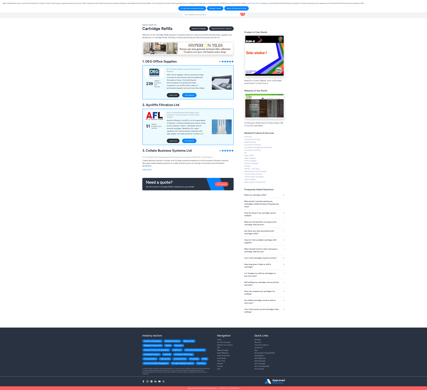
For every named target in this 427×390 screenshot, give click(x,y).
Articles (220, 366)
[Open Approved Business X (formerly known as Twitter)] (163, 381)
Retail (204, 359)
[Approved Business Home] (275, 381)
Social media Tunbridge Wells (264, 353)
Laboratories (165, 359)
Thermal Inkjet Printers (253, 174)
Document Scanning (252, 150)
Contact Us (258, 348)
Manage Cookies (215, 8)
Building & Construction (152, 345)
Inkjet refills (249, 155)
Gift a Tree (221, 361)
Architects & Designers (152, 341)
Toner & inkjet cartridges (254, 177)
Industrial (167, 354)
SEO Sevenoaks (260, 361)
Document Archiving (252, 145)
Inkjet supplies (250, 158)
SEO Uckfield (259, 369)
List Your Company (224, 342)
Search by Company (199, 29)
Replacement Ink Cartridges (255, 171)
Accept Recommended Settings (192, 8)
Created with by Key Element (229, 388)
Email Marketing (222, 353)
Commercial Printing (252, 139)
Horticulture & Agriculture (194, 350)
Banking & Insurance (172, 341)
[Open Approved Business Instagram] (147, 381)
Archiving (248, 137)
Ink (245, 153)
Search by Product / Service (221, 29)
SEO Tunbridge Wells (261, 366)
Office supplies (250, 161)
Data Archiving (250, 142)
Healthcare (177, 350)
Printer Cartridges (251, 163)
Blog (256, 350)
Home (219, 340)
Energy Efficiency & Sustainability (156, 350)
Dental (168, 345)
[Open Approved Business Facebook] (143, 381)
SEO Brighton (259, 356)
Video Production (223, 356)
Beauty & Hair (189, 341)
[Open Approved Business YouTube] (159, 381)
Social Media (221, 358)
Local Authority (180, 359)
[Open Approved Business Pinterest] (151, 381)
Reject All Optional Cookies (236, 8)
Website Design (222, 350)
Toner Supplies (250, 179)
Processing (194, 359)
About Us (257, 342)
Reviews (220, 364)
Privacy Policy (255, 3)
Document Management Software (258, 147)
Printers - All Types (251, 169)
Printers (247, 166)
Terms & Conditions (261, 345)
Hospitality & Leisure (151, 354)
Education (178, 345)
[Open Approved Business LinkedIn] (155, 381)
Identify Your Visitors (225, 345)
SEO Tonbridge (259, 364)
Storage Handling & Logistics (182, 363)
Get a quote (221, 184)
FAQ (218, 369)
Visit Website (189, 95)
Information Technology (183, 354)
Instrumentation (150, 359)
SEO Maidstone (260, 358)
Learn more (173, 95)
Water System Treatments (254, 182)
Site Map (257, 340)
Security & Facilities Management (156, 363)
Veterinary (201, 363)
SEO (218, 348)
